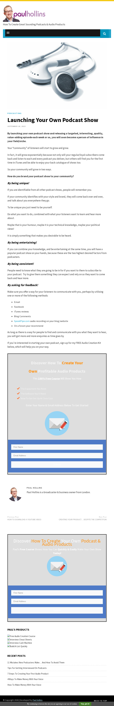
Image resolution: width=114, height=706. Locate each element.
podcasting (14, 113)
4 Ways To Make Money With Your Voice (25, 679)
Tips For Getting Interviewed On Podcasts (27, 668)
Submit (57, 464)
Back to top (100, 701)
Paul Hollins (34, 487)
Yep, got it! (85, 704)
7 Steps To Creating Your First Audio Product (28, 673)
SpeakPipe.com (22, 321)
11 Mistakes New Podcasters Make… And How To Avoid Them (35, 662)
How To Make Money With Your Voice (24, 684)
